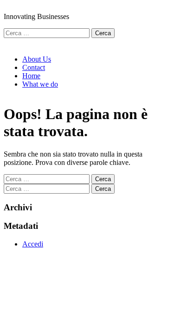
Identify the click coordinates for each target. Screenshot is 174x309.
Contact (33, 67)
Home (31, 76)
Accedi (32, 244)
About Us (36, 59)
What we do (40, 84)
